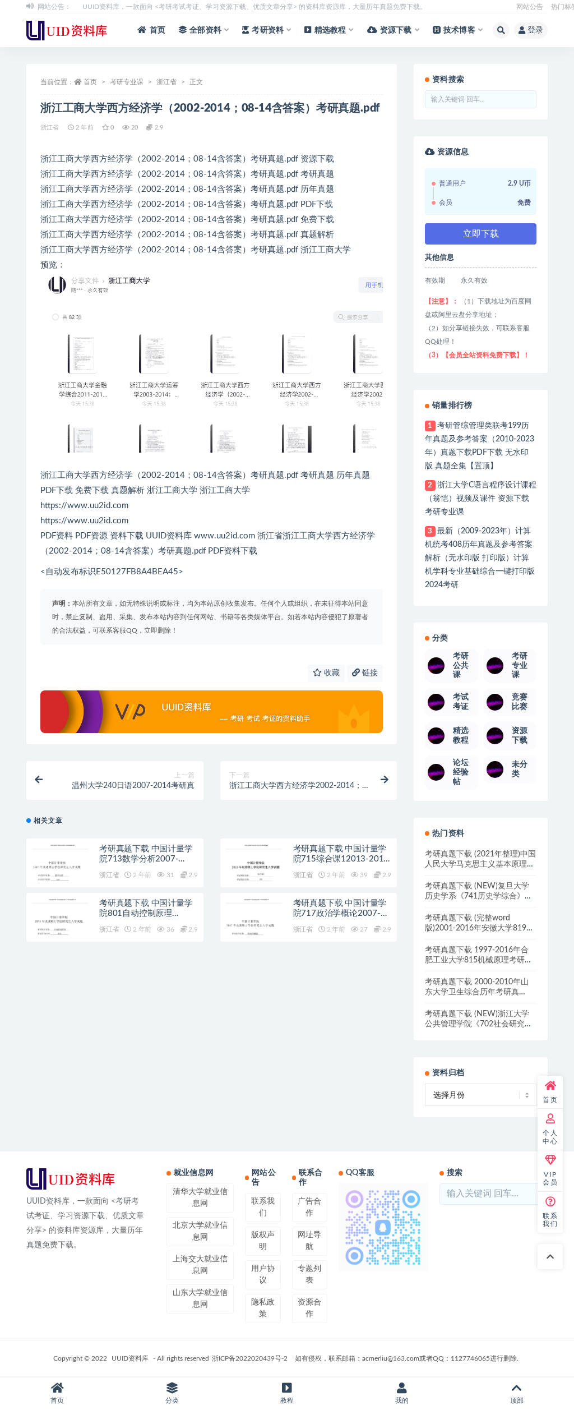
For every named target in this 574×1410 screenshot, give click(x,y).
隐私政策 (263, 1308)
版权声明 (263, 1241)
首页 (157, 30)
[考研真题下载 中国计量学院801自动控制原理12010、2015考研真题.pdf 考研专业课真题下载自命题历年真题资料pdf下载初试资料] (60, 927)
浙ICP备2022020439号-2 (250, 1358)
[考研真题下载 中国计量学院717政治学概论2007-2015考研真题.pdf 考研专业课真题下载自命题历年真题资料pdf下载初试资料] (254, 927)
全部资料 (205, 30)
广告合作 (309, 1207)
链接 (369, 673)
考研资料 (268, 30)
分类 (172, 1400)
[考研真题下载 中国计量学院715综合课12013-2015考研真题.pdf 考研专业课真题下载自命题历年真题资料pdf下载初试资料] (254, 872)
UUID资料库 (130, 1358)
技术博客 (459, 30)
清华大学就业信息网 (200, 1198)
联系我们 (263, 1207)
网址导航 (309, 1241)
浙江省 (166, 82)
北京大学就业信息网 (200, 1231)
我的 (402, 1400)
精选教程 (330, 30)
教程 (287, 1400)
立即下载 (481, 233)
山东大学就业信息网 (200, 1298)
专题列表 (309, 1274)
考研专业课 (127, 82)
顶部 (517, 1400)
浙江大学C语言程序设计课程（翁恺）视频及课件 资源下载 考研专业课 (480, 498)
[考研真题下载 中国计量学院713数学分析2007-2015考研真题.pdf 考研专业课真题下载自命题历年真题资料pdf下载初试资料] (60, 872)
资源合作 (309, 1308)
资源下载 (396, 30)
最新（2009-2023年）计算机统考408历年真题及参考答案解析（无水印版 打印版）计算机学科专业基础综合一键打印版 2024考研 (480, 558)
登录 (535, 30)
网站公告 (529, 6)
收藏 (331, 673)
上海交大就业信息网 (200, 1265)
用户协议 (263, 1274)
